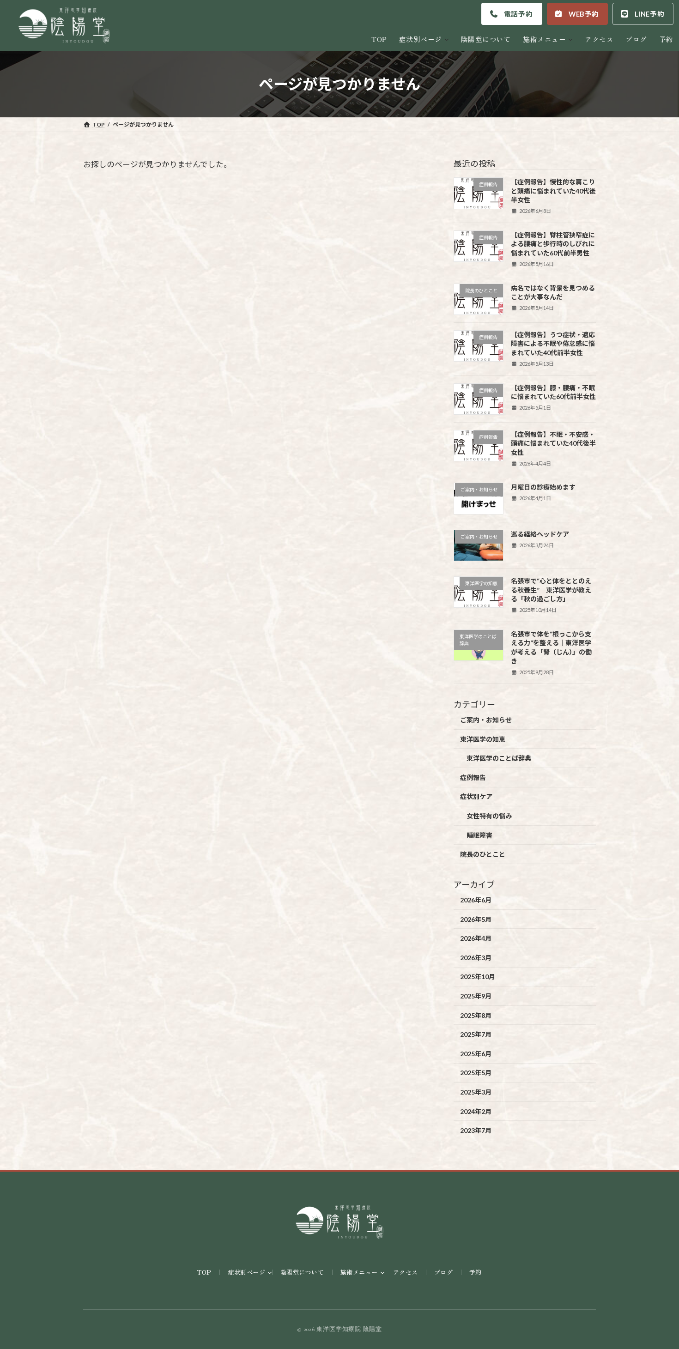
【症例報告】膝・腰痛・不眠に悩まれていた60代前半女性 (553, 392)
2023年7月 (475, 1130)
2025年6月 (475, 1054)
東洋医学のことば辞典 (499, 758)
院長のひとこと (482, 855)
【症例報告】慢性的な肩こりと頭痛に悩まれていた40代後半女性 (553, 191)
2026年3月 (475, 958)
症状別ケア (476, 797)
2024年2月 (475, 1111)
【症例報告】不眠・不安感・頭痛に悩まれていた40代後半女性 (553, 443)
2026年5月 (475, 919)
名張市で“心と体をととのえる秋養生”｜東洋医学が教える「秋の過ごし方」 (551, 590)
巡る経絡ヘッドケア (540, 534)
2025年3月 (475, 1092)
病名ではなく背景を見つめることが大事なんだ (553, 292)
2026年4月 (475, 939)
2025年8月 (475, 1015)
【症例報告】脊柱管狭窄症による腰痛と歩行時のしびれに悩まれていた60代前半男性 (553, 244)
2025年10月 (477, 977)
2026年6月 (475, 900)
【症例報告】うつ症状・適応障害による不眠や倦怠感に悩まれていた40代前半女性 (553, 344)
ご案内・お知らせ (486, 720)
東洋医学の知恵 (482, 739)
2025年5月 (475, 1073)
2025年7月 (475, 1035)
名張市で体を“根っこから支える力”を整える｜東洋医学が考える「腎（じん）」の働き (551, 647)
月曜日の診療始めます (543, 487)
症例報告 (473, 777)
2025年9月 (475, 996)
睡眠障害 (479, 835)
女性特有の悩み (489, 816)
